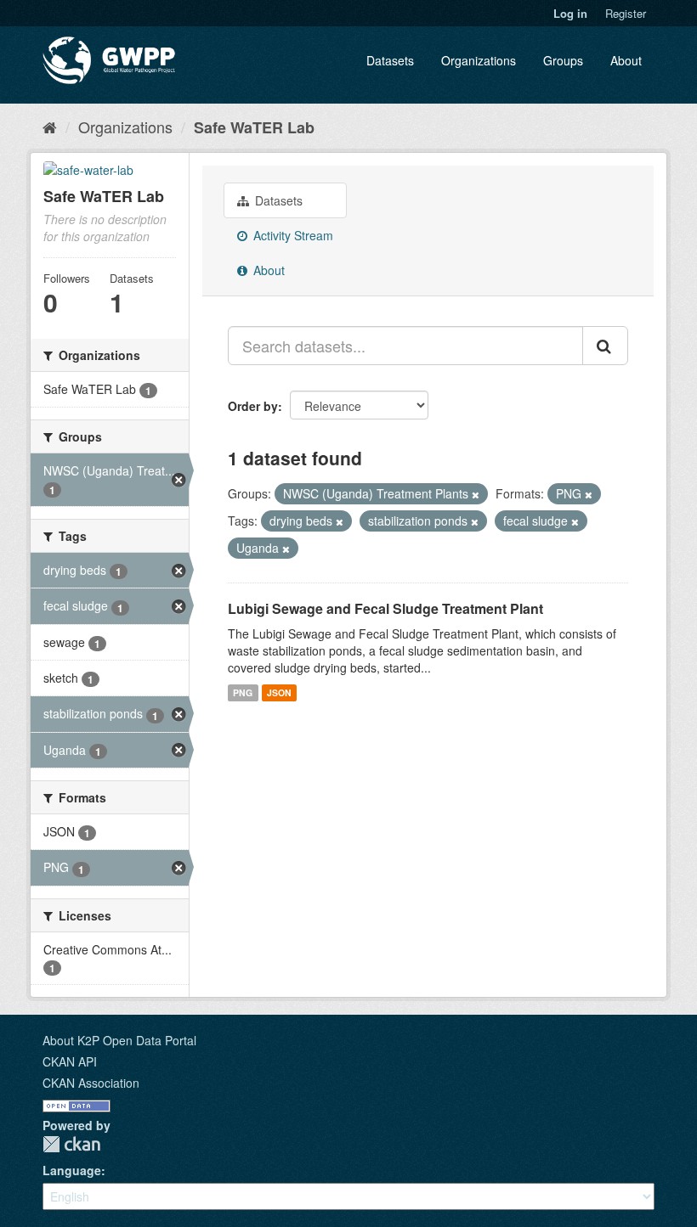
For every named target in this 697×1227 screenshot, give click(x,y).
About (626, 60)
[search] (605, 345)
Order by (253, 405)
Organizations (478, 60)
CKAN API (69, 1061)
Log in (570, 13)
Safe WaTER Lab (254, 127)
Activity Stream (291, 235)
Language (71, 1170)
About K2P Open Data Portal (119, 1040)
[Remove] (475, 494)
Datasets (390, 60)
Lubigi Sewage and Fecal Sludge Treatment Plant (385, 608)
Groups (563, 60)
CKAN (71, 1144)
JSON (279, 692)
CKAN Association (90, 1082)
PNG (242, 692)
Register (625, 13)
